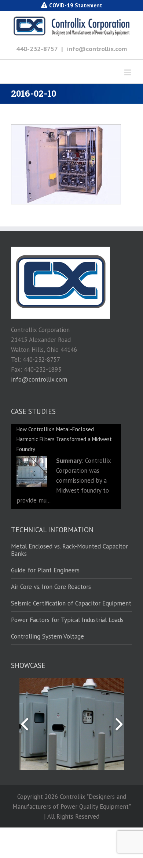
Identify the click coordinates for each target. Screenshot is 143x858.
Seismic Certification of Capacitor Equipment (71, 603)
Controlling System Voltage (47, 636)
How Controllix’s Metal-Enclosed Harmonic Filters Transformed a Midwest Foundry (64, 439)
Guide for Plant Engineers (45, 570)
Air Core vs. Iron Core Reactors (51, 587)
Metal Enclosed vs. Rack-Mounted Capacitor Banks (69, 550)
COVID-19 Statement (75, 5)
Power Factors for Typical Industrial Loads (67, 620)
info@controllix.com (97, 48)
